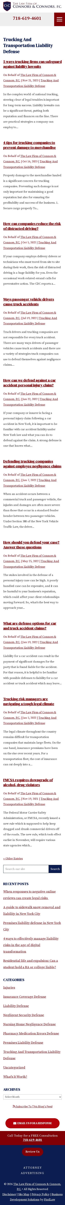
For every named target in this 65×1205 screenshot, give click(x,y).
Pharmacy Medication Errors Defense (31, 1033)
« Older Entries (13, 858)
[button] (59, 19)
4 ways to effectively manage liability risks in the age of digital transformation (30, 945)
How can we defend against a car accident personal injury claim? (29, 383)
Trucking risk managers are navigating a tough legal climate (28, 701)
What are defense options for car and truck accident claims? (29, 626)
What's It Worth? (15, 1077)
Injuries (9, 988)
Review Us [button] (32, 1152)
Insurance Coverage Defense (24, 997)
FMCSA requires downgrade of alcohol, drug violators (28, 782)
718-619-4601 (27, 18)
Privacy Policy (40, 1194)
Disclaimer (9, 1194)
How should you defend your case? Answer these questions (31, 545)
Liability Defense (16, 1006)
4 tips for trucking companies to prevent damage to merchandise (29, 145)
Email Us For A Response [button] (34, 1123)
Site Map (23, 1194)
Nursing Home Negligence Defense (29, 1024)
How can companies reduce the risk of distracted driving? (32, 226)
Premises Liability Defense (23, 1043)
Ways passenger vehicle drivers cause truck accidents (28, 302)
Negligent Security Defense (23, 1015)
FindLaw (49, 1199)
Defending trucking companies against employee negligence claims (32, 464)
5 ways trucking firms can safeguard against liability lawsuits (32, 64)
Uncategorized (14, 1067)
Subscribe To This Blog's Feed (33, 1106)
